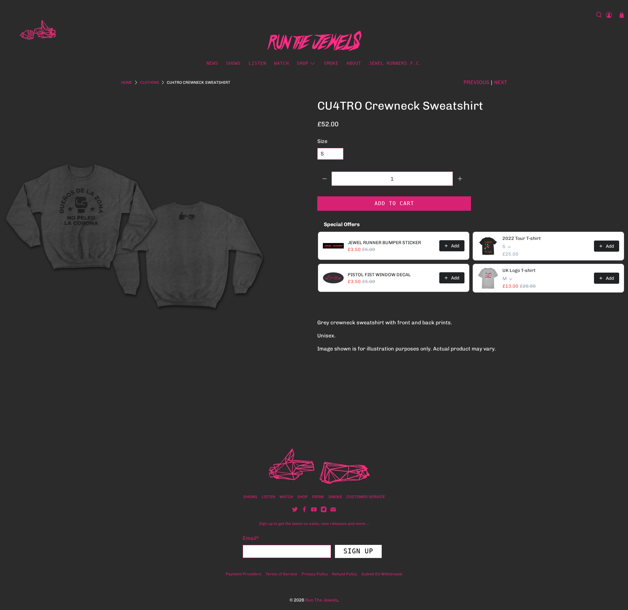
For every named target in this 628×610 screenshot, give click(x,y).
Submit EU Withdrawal (381, 574)
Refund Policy (344, 574)
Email (251, 538)
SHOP (302, 496)
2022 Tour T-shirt (521, 238)
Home (126, 82)
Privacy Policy (315, 574)
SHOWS (233, 63)
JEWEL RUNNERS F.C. (395, 63)
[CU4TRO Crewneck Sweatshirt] (134, 230)
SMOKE (331, 63)
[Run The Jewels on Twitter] (295, 511)
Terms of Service (281, 574)
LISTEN (257, 63)
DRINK (318, 496)
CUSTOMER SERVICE (365, 496)
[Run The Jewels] (34, 31)
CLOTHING (149, 82)
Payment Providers (243, 574)
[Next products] (617, 224)
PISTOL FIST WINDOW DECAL (379, 275)
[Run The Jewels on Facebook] (304, 511)
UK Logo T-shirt (518, 270)
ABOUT (353, 63)
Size (322, 141)
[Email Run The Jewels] (333, 511)
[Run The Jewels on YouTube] (314, 511)
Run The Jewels (321, 599)
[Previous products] (603, 224)
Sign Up (358, 551)
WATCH (281, 63)
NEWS (212, 63)
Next (500, 82)
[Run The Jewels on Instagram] (324, 511)
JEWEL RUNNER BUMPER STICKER (384, 242)
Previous (476, 82)
